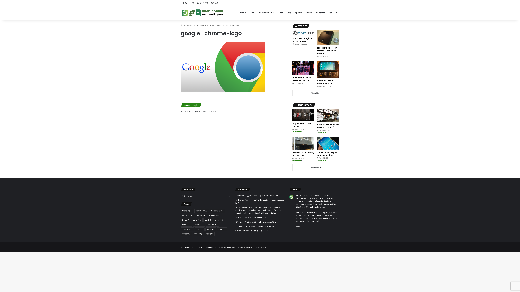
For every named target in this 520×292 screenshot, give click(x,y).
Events (309, 12)
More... (299, 227)
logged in (196, 111)
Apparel (298, 12)
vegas (186, 234)
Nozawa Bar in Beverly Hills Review (303, 154)
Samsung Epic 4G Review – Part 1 (325, 82)
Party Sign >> (240, 222)
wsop (209, 234)
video (198, 234)
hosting (201, 215)
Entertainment (265, 12)
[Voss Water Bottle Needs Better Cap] (303, 68)
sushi (221, 229)
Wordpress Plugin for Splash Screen (302, 40)
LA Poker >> (240, 217)
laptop (185, 220)
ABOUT (185, 3)
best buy (187, 211)
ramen (219, 220)
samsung (199, 225)
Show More (316, 93)
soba (199, 229)
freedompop (217, 211)
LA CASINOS (202, 3)
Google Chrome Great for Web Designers (206, 25)
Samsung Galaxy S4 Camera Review (327, 154)
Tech (251, 12)
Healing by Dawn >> (243, 200)
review (186, 225)
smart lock (187, 229)
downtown (201, 211)
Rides (280, 12)
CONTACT (214, 3)
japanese (214, 215)
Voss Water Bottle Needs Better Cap (301, 79)
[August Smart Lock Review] (303, 115)
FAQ (192, 3)
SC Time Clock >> (242, 226)
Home (243, 12)
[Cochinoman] (202, 12)
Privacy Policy (260, 247)
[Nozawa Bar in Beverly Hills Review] (303, 143)
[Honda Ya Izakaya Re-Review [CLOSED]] (328, 116)
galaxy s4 (187, 215)
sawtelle (212, 225)
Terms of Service (245, 247)
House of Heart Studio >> (246, 207)
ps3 (208, 220)
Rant (331, 12)
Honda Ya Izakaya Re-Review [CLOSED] (328, 126)
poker (197, 220)
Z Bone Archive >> (243, 231)
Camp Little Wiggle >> (244, 195)
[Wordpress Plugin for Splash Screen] (303, 33)
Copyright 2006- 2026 (192, 247)
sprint (210, 229)
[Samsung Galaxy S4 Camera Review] (328, 143)
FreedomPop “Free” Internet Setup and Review (327, 51)
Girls (289, 12)
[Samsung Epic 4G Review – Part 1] (328, 69)
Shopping (320, 12)
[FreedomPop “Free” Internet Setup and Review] (328, 37)
